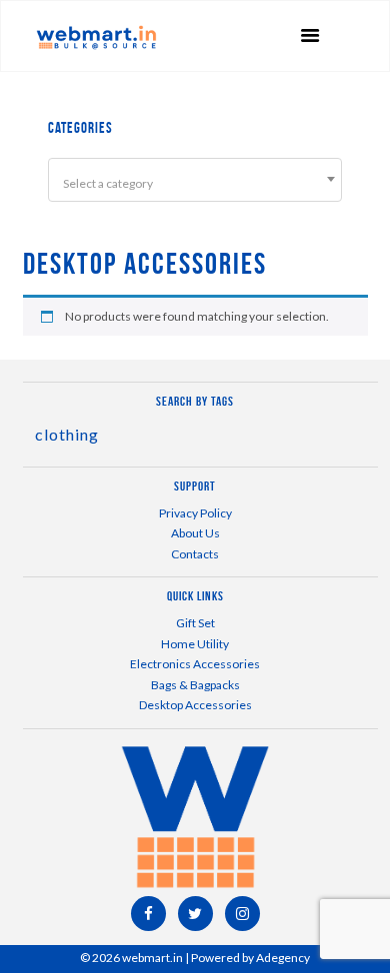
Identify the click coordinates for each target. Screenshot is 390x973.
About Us (195, 532)
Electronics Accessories (195, 663)
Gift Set (195, 622)
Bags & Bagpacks (195, 684)
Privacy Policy (195, 512)
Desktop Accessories (195, 704)
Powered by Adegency (250, 957)
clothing (67, 434)
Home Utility (195, 643)
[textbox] (195, 184)
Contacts (195, 553)
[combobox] (195, 180)
